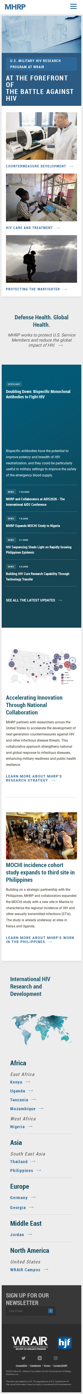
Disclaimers (35, 1365)
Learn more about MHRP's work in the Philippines (40, 940)
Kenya (16, 1082)
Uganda (17, 1091)
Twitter (25, 1358)
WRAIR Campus (25, 1270)
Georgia (18, 1207)
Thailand (19, 1161)
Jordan (17, 1234)
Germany (19, 1197)
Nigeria (17, 1126)
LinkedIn (41, 1358)
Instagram (58, 1358)
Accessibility (21, 1365)
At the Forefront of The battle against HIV (40, 88)
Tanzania (19, 1100)
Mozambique (23, 1108)
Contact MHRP (60, 1365)
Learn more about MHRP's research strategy (34, 778)
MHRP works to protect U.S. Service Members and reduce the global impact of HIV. (41, 340)
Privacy (47, 1365)
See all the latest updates (30, 600)
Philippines (21, 1170)
